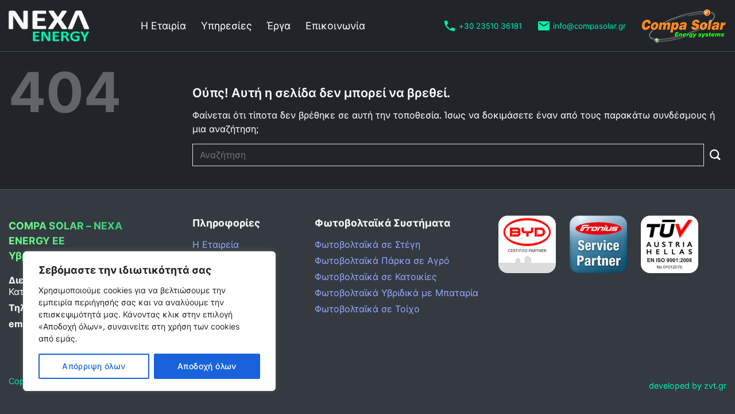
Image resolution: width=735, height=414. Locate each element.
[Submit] (715, 155)
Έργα (278, 26)
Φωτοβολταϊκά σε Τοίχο (367, 309)
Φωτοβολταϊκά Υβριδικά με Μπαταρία (396, 292)
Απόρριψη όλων (93, 366)
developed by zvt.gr (687, 385)
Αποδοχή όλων (207, 366)
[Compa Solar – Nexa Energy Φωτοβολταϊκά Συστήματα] (66, 26)
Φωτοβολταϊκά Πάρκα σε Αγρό (382, 260)
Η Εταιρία (163, 26)
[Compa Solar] (683, 26)
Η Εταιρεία (215, 244)
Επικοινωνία (335, 26)
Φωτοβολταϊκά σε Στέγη (367, 244)
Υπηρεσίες (226, 26)
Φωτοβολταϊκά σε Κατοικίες (376, 276)
